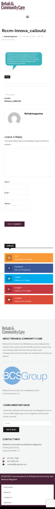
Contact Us (8, 497)
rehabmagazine (10, 36)
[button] (27, 17)
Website (7, 204)
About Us (7, 492)
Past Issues (8, 487)
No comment (9, 39)
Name (7, 182)
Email (7, 193)
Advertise (7, 502)
